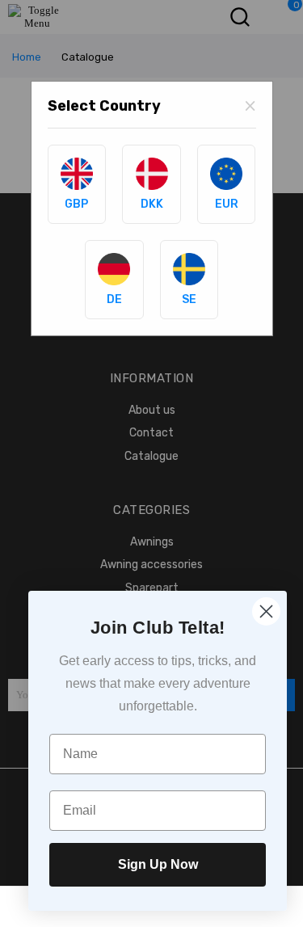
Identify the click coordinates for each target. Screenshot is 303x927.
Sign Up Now (158, 864)
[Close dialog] (266, 611)
